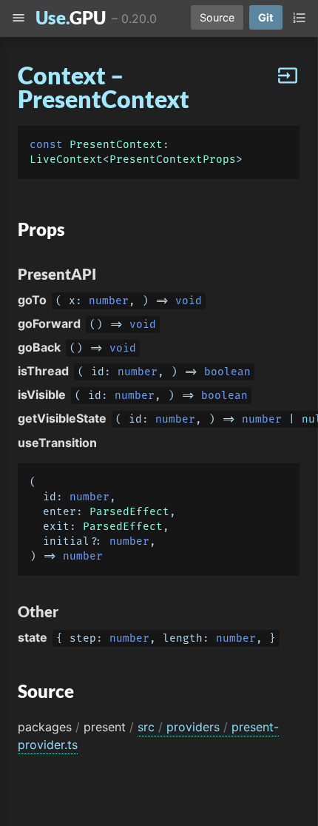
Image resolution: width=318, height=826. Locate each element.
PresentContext (116, 144)
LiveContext (66, 159)
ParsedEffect (129, 512)
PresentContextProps (172, 159)
